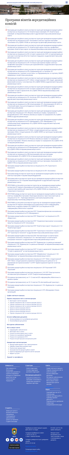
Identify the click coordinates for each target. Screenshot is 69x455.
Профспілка (9, 380)
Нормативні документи (13, 372)
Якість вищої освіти (13, 327)
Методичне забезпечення (15, 324)
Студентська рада (11, 421)
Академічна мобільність (33, 378)
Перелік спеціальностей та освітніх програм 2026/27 (26, 302)
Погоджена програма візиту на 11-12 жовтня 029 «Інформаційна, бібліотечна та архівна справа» (34, 278)
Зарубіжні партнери (32, 383)
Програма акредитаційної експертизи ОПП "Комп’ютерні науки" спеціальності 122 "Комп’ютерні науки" (34, 227)
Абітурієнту (49, 387)
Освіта (13, 11)
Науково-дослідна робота (54, 396)
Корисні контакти (30, 446)
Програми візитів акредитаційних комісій (22, 350)
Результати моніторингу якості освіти (21, 333)
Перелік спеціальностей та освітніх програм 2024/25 (26, 306)
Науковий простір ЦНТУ (53, 392)
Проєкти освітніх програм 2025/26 (20, 309)
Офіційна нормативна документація (20, 346)
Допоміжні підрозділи (32, 372)
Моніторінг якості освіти (17, 331)
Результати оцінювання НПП (19, 337)
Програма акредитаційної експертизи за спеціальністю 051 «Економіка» (31, 171)
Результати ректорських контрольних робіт (23, 338)
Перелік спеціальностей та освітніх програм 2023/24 (26, 313)
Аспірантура (50, 403)
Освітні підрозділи (31, 368)
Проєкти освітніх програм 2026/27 (20, 308)
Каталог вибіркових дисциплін (17, 317)
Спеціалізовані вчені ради (54, 405)
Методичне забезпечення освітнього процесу (54, 378)
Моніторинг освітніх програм (18, 301)
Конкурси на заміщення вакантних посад (13, 376)
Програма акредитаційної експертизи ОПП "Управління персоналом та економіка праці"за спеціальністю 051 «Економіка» (34, 222)
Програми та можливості (33, 379)
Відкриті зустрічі (15, 353)
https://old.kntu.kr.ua (31, 451)
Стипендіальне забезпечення (10, 417)
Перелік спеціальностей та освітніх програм (21, 298)
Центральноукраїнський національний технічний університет (24, 2)
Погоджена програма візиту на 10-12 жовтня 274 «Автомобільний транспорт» (33, 282)
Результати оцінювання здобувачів (20, 335)
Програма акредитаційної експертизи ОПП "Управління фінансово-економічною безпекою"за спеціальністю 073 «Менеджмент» (34, 212)
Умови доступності (11, 411)
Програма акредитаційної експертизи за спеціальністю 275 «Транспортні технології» (32, 167)
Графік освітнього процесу (15, 295)
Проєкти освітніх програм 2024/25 (20, 311)
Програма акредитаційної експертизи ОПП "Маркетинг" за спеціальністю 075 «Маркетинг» (33, 217)
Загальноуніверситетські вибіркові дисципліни (24, 319)
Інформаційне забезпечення (18, 330)
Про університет (11, 368)
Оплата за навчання (12, 419)
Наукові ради (50, 394)
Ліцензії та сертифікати (15, 357)
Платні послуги (10, 379)
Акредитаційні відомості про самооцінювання (23, 344)
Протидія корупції (14, 447)
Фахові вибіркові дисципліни (18, 321)
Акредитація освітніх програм (26, 11)
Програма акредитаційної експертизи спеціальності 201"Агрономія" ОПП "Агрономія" (31, 268)
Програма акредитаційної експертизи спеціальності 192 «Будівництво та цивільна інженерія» (35, 286)
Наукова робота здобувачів (54, 401)
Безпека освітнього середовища (12, 413)
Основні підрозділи (32, 370)
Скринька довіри (14, 445)
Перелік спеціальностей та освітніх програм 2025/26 (26, 304)
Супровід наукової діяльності (51, 398)
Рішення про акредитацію (17, 348)
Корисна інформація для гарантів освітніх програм (25, 351)
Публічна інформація (12, 373)
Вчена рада (9, 370)
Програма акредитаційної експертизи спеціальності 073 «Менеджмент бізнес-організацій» (33, 291)
